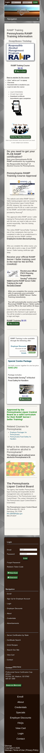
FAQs (21, 723)
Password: (11, 554)
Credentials (11, 618)
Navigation (12, 19)
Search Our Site (13, 650)
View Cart (14, 573)
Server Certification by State (18, 635)
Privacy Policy (32, 750)
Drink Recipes (12, 645)
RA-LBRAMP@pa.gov (14, 514)
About (9, 613)
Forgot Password (13, 563)
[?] (6, 4)
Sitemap (8, 746)
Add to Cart (21, 71)
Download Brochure (13, 685)
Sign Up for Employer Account (18, 599)
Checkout (13, 577)
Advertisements (13, 623)
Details (23, 353)
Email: (9, 550)
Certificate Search (14, 640)
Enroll (9, 594)
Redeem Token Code (15, 567)
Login (35, 2)
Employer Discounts (18, 346)
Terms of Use (19, 750)
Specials (20, 712)
